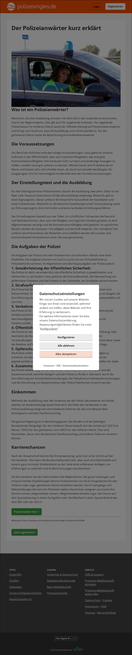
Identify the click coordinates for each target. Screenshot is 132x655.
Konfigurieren (48, 329)
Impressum (49, 365)
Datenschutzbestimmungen (75, 365)
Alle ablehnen (66, 345)
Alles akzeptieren (66, 354)
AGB (58, 365)
